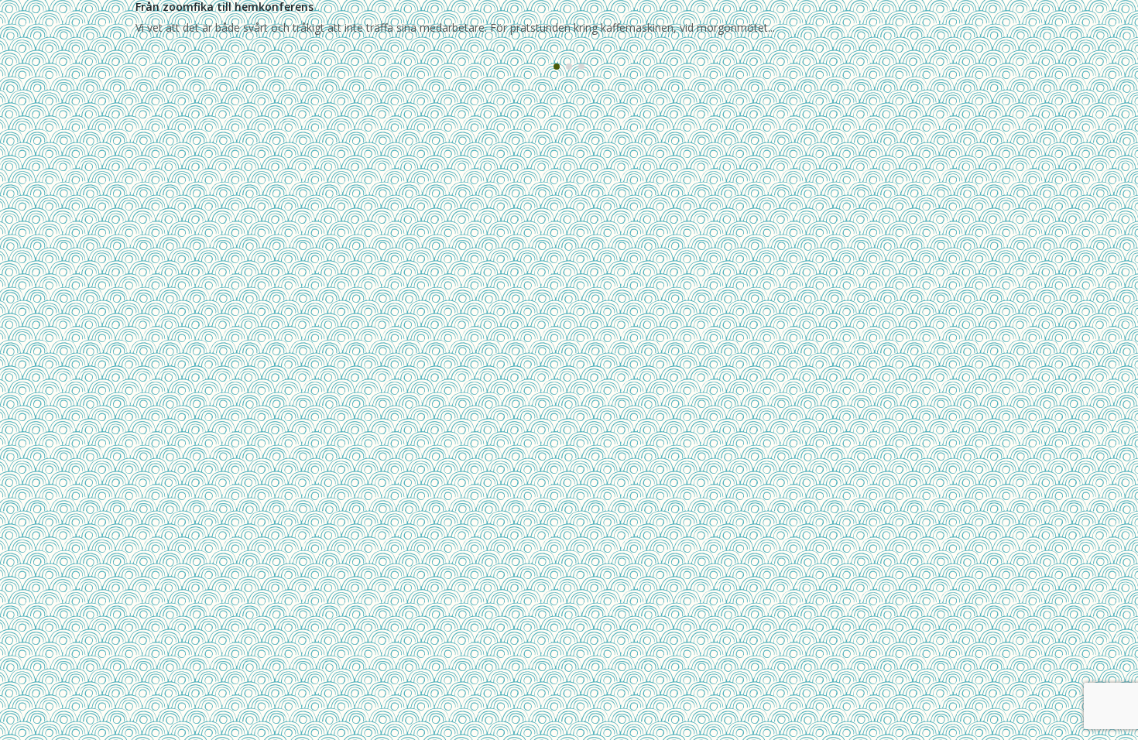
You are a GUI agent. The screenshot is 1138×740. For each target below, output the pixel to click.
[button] (556, 67)
